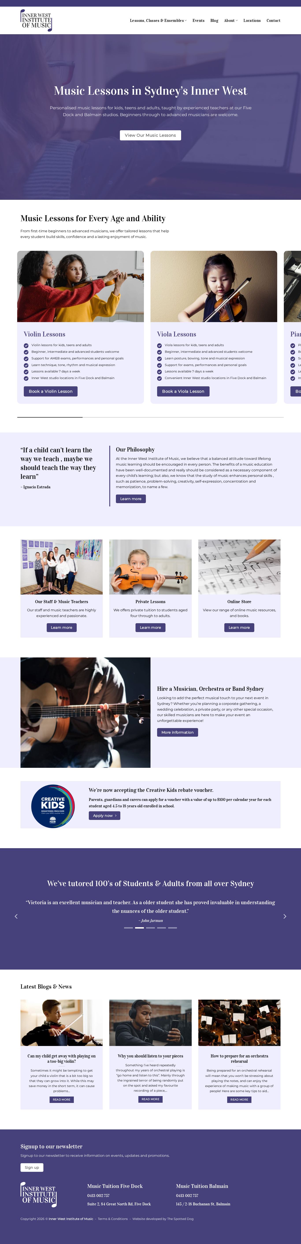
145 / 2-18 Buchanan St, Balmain (203, 1204)
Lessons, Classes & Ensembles (157, 20)
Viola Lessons (176, 334)
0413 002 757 (98, 1195)
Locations (252, 20)
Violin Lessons (44, 334)
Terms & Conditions (113, 1219)
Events (199, 20)
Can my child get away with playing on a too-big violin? (62, 1058)
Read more (62, 1099)
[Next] (284, 916)
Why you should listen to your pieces (150, 1056)
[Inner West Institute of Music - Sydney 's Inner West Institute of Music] (42, 20)
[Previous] (16, 916)
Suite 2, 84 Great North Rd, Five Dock (119, 1204)
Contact (274, 20)
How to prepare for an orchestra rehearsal (239, 1058)
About (229, 20)
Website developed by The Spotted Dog (163, 1219)
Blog (214, 20)
